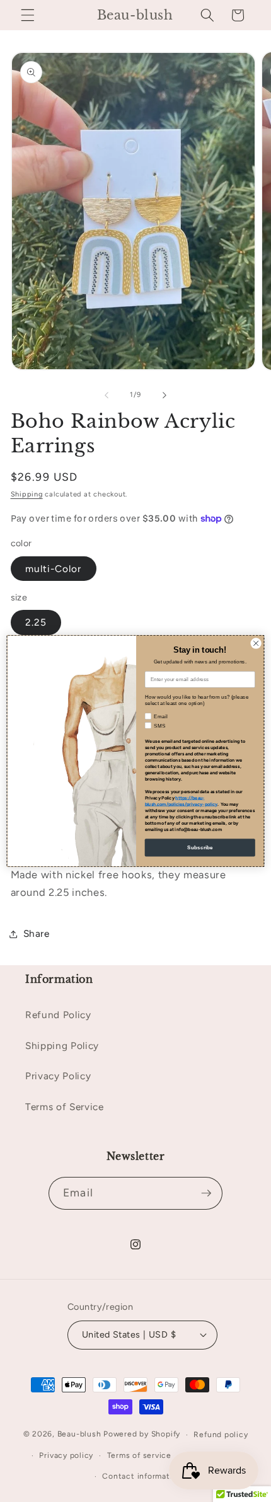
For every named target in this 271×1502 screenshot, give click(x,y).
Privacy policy (66, 1455)
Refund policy (220, 1434)
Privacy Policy (58, 1076)
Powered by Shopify (141, 1434)
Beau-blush (79, 1434)
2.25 (36, 622)
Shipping (27, 494)
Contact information (142, 1476)
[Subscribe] (206, 1193)
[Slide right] (164, 395)
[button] (28, 15)
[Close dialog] (256, 643)
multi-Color (53, 569)
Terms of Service (64, 1107)
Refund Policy (58, 1015)
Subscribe (200, 848)
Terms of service (139, 1455)
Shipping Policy (62, 1046)
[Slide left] (106, 395)
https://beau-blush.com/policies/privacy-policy (181, 801)
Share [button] (36, 933)
